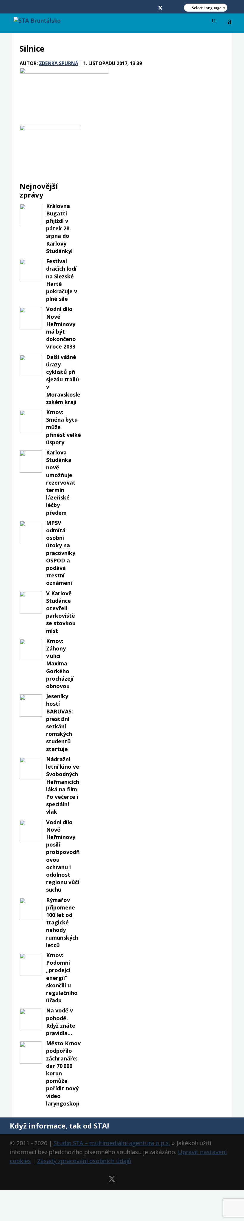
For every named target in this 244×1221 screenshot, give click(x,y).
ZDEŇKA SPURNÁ (58, 63)
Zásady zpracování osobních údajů (84, 1161)
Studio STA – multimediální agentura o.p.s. (112, 1143)
